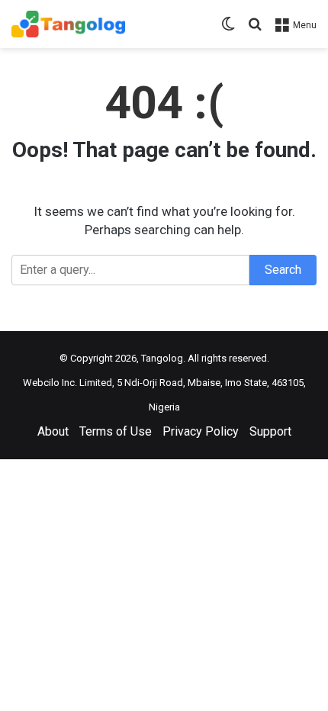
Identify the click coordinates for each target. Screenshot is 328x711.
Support (270, 431)
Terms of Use (115, 431)
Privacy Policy (200, 431)
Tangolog (162, 358)
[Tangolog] (68, 24)
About (53, 431)
